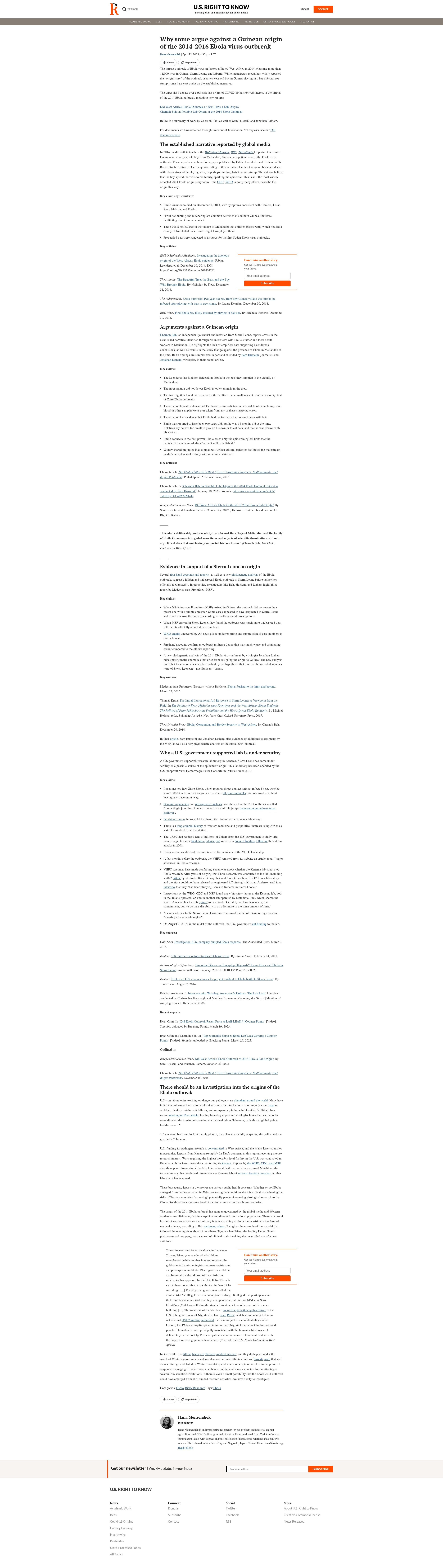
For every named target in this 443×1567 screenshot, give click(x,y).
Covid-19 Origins (178, 21)
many (212, 1226)
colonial (188, 825)
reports (204, 574)
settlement (207, 1320)
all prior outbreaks (234, 793)
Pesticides (251, 21)
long (179, 825)
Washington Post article (183, 1115)
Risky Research (195, 1388)
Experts (258, 1359)
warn (267, 1359)
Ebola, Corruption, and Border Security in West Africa (221, 724)
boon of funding (245, 841)
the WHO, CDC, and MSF (264, 1163)
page (271, 1105)
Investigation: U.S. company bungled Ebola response (208, 942)
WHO (229, 182)
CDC (220, 182)
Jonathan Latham (171, 359)
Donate (173, 1508)
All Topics (307, 21)
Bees (159, 21)
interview (169, 887)
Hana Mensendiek (170, 54)
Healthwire (231, 21)
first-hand (176, 574)
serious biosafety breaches (254, 1173)
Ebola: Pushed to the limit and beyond (251, 686)
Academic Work (140, 21)
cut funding (259, 924)
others (221, 1226)
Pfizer (230, 1315)
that (218, 841)
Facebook (232, 1515)
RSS (228, 1521)
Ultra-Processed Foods (279, 21)
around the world (257, 1100)
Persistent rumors (174, 819)
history (198, 825)
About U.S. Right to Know (301, 1508)
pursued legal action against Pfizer (244, 1310)
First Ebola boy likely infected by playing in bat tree (207, 312)
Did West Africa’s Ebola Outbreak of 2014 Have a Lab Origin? (199, 107)
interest (210, 841)
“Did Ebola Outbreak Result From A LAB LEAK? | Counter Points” (222, 1021)
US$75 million (191, 1320)
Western (210, 1354)
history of (198, 1354)
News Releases (294, 1521)
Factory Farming (206, 21)
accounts (188, 574)
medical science (226, 1354)
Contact (173, 1521)
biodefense (198, 841)
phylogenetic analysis (245, 574)
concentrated (216, 1148)
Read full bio (185, 1448)
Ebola (180, 1388)
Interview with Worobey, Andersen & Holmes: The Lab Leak (226, 993)
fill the (187, 1354)
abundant (240, 1100)
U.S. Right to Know (221, 7)
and (197, 574)
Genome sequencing (176, 804)
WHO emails (172, 633)
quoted (203, 902)
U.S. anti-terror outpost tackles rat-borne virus (200, 956)
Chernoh (165, 335)
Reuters (226, 1163)
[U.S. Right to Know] (115, 9)
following (262, 841)
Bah (174, 335)
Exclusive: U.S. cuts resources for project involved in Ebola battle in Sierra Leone (222, 979)
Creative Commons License (302, 1515)
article (174, 738)
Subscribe (267, 283)
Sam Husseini (250, 355)
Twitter (231, 1508)
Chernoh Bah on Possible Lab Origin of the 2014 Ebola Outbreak (201, 111)
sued (223, 1315)
